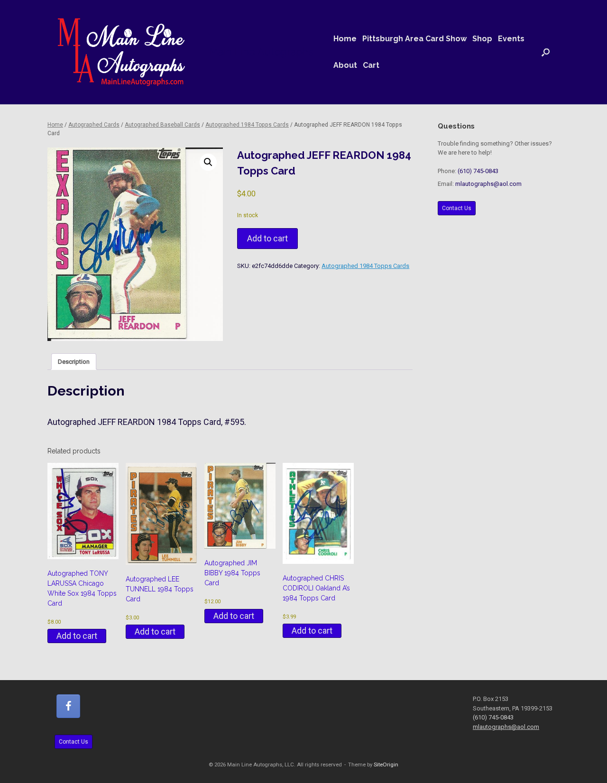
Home (345, 38)
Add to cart (267, 238)
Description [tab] (74, 361)
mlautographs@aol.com (488, 183)
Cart (371, 65)
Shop (482, 38)
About (345, 65)
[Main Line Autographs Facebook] (68, 706)
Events (511, 38)
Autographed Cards (94, 124)
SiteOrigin (386, 764)
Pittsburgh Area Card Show (414, 38)
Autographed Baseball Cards (162, 124)
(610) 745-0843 (478, 171)
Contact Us (456, 208)
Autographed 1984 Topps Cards (247, 124)
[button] (546, 52)
